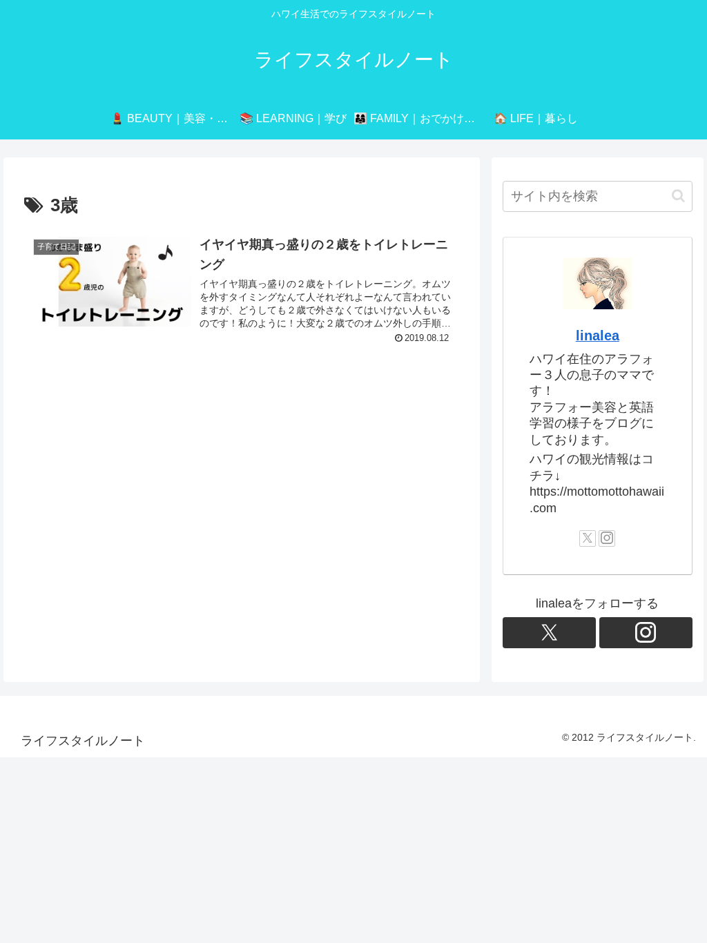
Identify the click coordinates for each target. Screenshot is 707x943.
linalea (597, 335)
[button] (678, 196)
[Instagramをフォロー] (607, 538)
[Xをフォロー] (587, 538)
